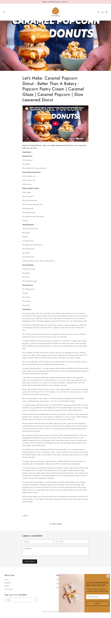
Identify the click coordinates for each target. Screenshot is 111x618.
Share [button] (26, 516)
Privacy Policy (9, 589)
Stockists (7, 586)
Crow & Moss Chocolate (53, 611)
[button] (4, 12)
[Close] (108, 576)
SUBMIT (97, 603)
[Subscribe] (35, 600)
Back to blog (56, 524)
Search (7, 580)
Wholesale (8, 583)
